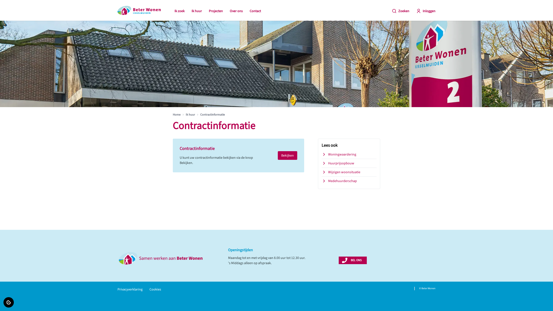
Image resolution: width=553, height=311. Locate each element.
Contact (255, 11)
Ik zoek (180, 11)
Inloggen (429, 11)
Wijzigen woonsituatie (344, 172)
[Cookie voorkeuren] (8, 302)
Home (177, 115)
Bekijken (287, 155)
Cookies (155, 289)
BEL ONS (356, 260)
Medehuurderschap (342, 181)
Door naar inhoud (16, 6)
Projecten (216, 11)
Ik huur (197, 11)
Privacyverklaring (130, 289)
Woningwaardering (342, 154)
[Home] (139, 10)
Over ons (236, 11)
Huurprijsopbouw (341, 163)
